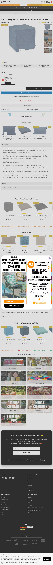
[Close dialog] (50, 257)
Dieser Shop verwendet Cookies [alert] (7, 555)
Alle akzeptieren (47, 559)
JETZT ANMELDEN (14, 306)
